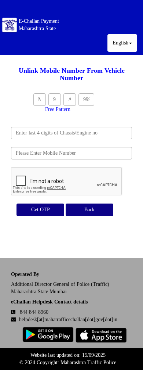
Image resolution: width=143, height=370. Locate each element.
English (120, 43)
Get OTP (40, 209)
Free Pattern (57, 109)
